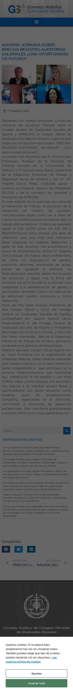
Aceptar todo (36, 683)
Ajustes (36, 673)
